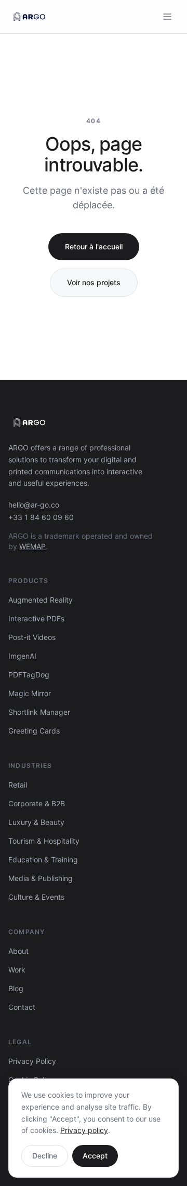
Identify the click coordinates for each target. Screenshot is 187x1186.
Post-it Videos (32, 637)
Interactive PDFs (36, 618)
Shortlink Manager (39, 712)
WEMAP (32, 546)
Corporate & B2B (36, 803)
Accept (95, 1155)
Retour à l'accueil (94, 246)
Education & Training (43, 859)
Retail (17, 784)
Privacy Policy (32, 1061)
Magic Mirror (29, 693)
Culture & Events (36, 896)
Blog (15, 988)
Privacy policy (84, 1130)
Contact (21, 1007)
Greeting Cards (34, 730)
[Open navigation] (167, 16)
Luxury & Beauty (36, 822)
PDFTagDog (28, 674)
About (18, 951)
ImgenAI (22, 655)
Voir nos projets (94, 282)
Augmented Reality (40, 599)
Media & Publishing (40, 878)
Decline (44, 1155)
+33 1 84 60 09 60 (41, 517)
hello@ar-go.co (33, 504)
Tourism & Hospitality (43, 840)
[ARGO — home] (29, 16)
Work (16, 969)
